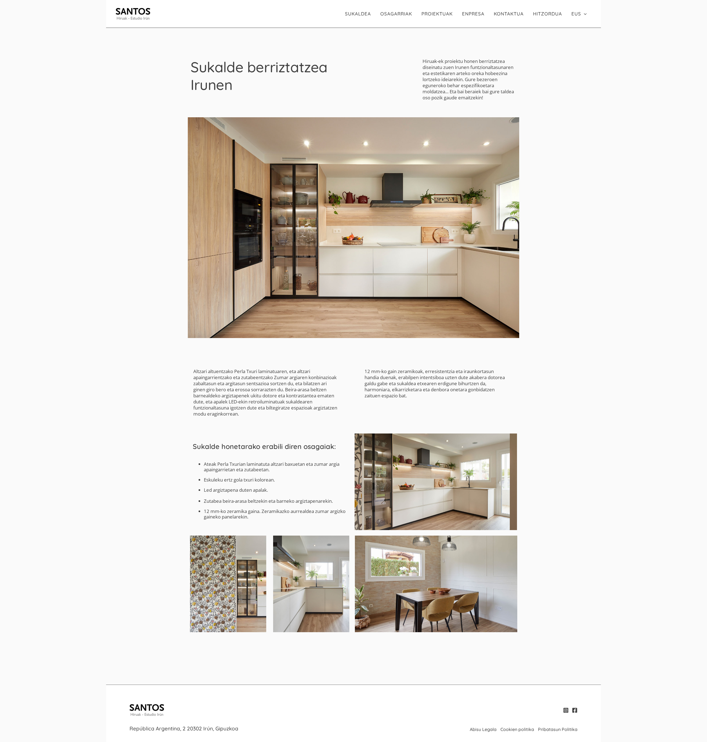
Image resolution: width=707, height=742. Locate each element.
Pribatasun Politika (557, 729)
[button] (584, 14)
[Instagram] (566, 710)
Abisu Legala (483, 729)
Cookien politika (517, 729)
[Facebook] (574, 710)
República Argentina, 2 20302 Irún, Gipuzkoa (184, 728)
